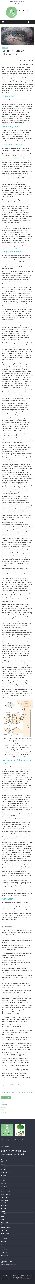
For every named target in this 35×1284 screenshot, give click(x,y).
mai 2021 (3, 1181)
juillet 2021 (4, 1175)
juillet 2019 (4, 1239)
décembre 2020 (5, 1192)
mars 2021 (4, 1186)
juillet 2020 (4, 1205)
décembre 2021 (5, 1169)
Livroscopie (4, 1104)
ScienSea (5, 47)
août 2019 (4, 1236)
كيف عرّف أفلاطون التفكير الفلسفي (13, 1085)
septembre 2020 (5, 1200)
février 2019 (4, 1252)
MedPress (17, 57)
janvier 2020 (4, 1222)
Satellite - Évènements (9, 1154)
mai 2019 (3, 1244)
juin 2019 (3, 1241)
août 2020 (4, 1203)
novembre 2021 (5, 1172)
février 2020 (4, 1219)
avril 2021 (3, 1183)
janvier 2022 (4, 1167)
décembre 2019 (5, 1225)
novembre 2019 (5, 1228)
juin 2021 (3, 1178)
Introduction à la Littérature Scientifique (18, 1092)
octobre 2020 (4, 1197)
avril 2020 (3, 1214)
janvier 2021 (4, 1189)
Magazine (3, 1107)
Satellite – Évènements (7, 1110)
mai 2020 (3, 1211)
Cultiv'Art (3, 1102)
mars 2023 (4, 1164)
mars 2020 (4, 1216)
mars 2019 (4, 1250)
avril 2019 (3, 1247)
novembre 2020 (5, 1194)
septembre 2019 (5, 1233)
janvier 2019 (4, 1255)
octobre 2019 (4, 1230)
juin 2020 (3, 1208)
